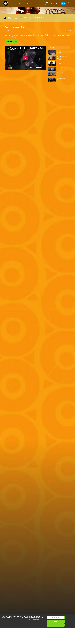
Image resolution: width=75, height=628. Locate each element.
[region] (37, 621)
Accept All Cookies (55, 625)
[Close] (72, 620)
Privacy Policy (36, 619)
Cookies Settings (56, 617)
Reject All (56, 621)
